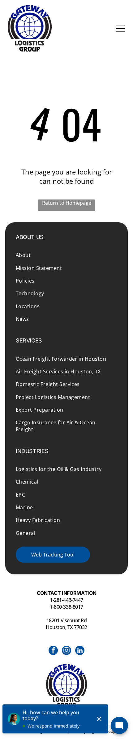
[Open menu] (120, 28)
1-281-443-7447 (66, 600)
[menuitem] (66, 255)
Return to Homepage (66, 202)
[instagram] (66, 651)
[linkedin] (79, 651)
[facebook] (53, 651)
